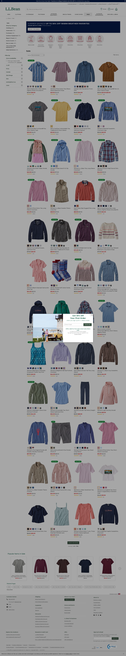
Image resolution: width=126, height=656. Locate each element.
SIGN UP (87, 324)
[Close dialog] (91, 315)
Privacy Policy (77, 334)
